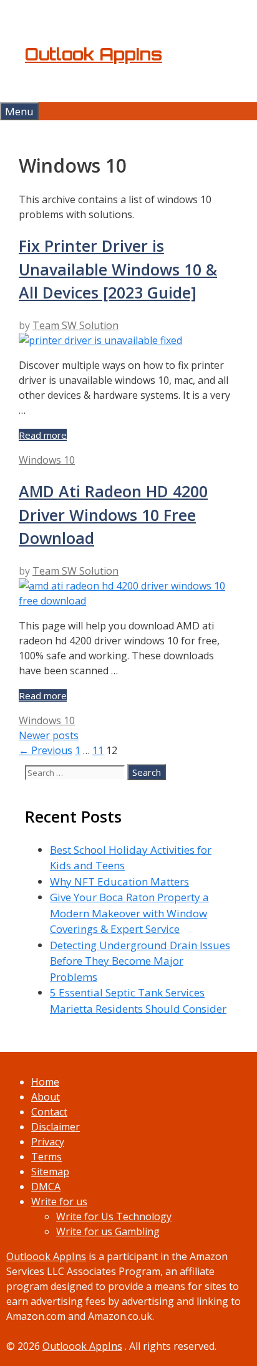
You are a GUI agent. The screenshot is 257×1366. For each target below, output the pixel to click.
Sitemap (50, 1171)
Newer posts (49, 735)
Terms (46, 1156)
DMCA (46, 1186)
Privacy (47, 1142)
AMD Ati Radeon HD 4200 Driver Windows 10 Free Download (113, 514)
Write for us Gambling (108, 1231)
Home (45, 1082)
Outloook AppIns (46, 1256)
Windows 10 (47, 460)
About (45, 1097)
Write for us (59, 1201)
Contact (49, 1112)
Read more (43, 435)
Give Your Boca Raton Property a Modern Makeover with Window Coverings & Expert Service (129, 913)
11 (98, 750)
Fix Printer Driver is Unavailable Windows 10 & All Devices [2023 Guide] (118, 269)
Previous (45, 750)
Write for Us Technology (114, 1216)
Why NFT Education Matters (119, 881)
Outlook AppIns (93, 54)
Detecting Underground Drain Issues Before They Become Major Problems (140, 961)
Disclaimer (55, 1127)
